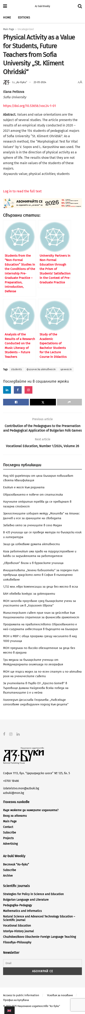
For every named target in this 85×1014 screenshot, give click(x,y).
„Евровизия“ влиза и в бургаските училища (33, 563)
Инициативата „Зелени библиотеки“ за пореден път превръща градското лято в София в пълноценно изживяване (40, 575)
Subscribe (9, 832)
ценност (66, 369)
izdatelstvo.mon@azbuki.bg (21, 788)
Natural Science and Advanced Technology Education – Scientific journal (39, 918)
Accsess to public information (21, 995)
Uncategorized (26, 29)
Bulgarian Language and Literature (26, 899)
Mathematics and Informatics (22, 911)
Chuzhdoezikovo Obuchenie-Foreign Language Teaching (39, 937)
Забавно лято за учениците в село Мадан (32, 525)
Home (7, 17)
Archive (8, 875)
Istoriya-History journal (18, 931)
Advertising (10, 843)
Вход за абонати (15, 816)
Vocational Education (17, 925)
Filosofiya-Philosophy (17, 942)
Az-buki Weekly (42, 6)
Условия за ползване (60, 995)
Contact (8, 827)
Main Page (8, 29)
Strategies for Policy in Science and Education (33, 894)
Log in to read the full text (22, 191)
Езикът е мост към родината (24, 487)
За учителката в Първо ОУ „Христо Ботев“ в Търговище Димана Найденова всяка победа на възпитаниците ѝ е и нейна (35, 688)
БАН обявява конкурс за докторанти (29, 594)
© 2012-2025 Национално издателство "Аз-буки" (31, 1006)
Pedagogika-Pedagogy (17, 905)
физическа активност (41, 369)
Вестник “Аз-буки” (16, 864)
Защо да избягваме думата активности (31, 544)
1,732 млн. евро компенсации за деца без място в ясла (40, 586)
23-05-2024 (40, 82)
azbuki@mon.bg (13, 793)
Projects (8, 838)
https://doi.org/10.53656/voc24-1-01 (29, 106)
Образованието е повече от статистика (33, 494)
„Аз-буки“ (21, 82)
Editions (24, 17)
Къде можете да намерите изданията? (30, 810)
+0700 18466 (11, 781)
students (16, 369)
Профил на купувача (16, 1000)
